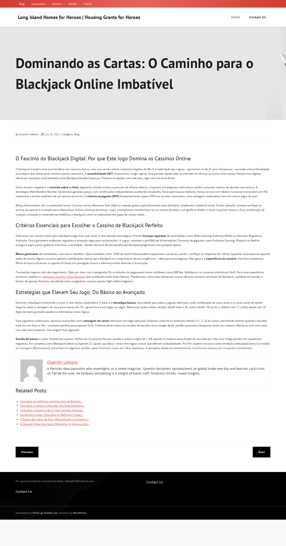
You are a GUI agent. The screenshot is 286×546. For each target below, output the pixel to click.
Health (73, 4)
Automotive (38, 4)
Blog (22, 4)
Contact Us (24, 491)
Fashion (57, 4)
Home (235, 17)
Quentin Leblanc (28, 134)
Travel (87, 4)
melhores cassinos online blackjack (64, 277)
